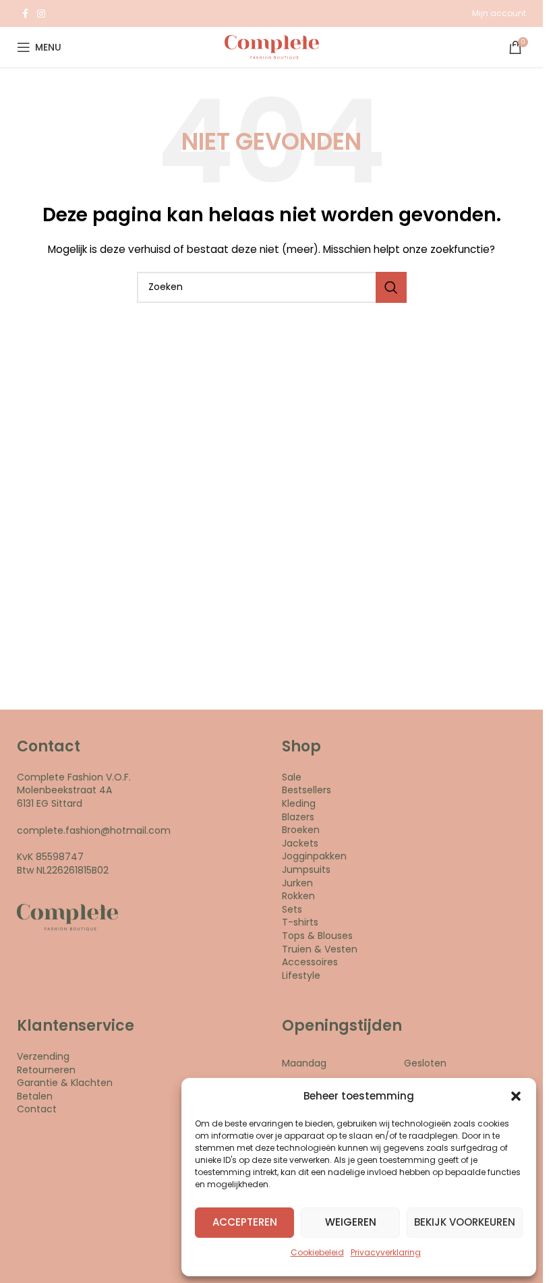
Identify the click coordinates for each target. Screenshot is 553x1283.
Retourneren (46, 1070)
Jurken (297, 883)
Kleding (299, 803)
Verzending (43, 1056)
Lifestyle (301, 975)
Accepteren (244, 1222)
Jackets (300, 843)
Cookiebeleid (317, 1252)
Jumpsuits (306, 869)
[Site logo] (272, 46)
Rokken (298, 896)
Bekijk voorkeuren (464, 1222)
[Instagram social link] (41, 14)
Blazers (298, 817)
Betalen (35, 1096)
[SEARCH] (391, 287)
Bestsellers (306, 790)
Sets (292, 909)
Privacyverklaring (386, 1252)
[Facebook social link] (25, 14)
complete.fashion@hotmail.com (94, 830)
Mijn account (499, 13)
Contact (37, 1109)
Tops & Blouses (317, 935)
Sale (291, 777)
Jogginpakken (314, 856)
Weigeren (350, 1222)
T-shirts (300, 922)
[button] (516, 1096)
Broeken (301, 829)
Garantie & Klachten (65, 1082)
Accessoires (310, 962)
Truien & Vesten (319, 949)
